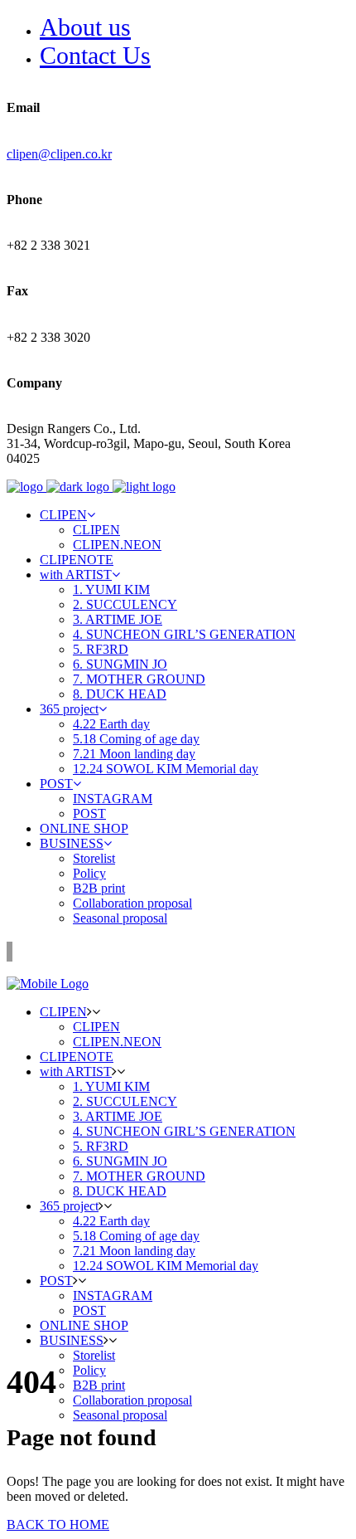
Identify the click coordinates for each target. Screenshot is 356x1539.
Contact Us (95, 55)
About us (85, 27)
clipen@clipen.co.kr (59, 154)
